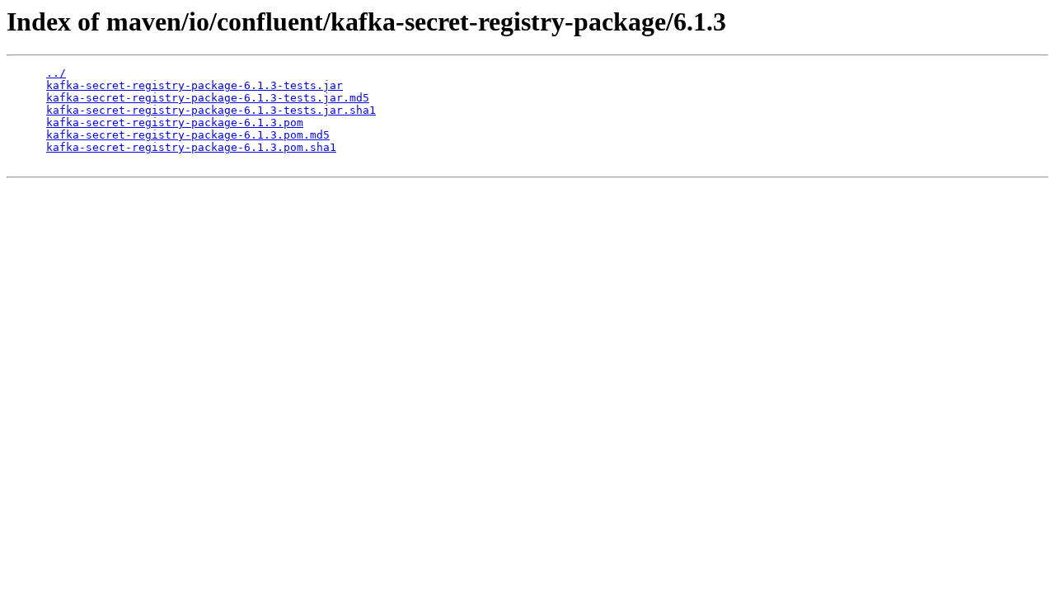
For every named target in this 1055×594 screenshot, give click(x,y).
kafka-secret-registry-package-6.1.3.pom (174, 122)
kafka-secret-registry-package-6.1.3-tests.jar (194, 85)
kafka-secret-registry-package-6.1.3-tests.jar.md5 (207, 98)
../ (56, 73)
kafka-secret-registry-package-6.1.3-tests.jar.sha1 (211, 110)
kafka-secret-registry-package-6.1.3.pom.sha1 (191, 147)
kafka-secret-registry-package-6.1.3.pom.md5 (188, 135)
